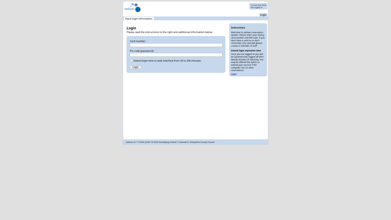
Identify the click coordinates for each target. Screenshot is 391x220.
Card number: (138, 41)
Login (233, 73)
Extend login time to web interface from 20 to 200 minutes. (167, 60)
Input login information (138, 18)
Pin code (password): (142, 51)
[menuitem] (139, 18)
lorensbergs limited (167, 142)
